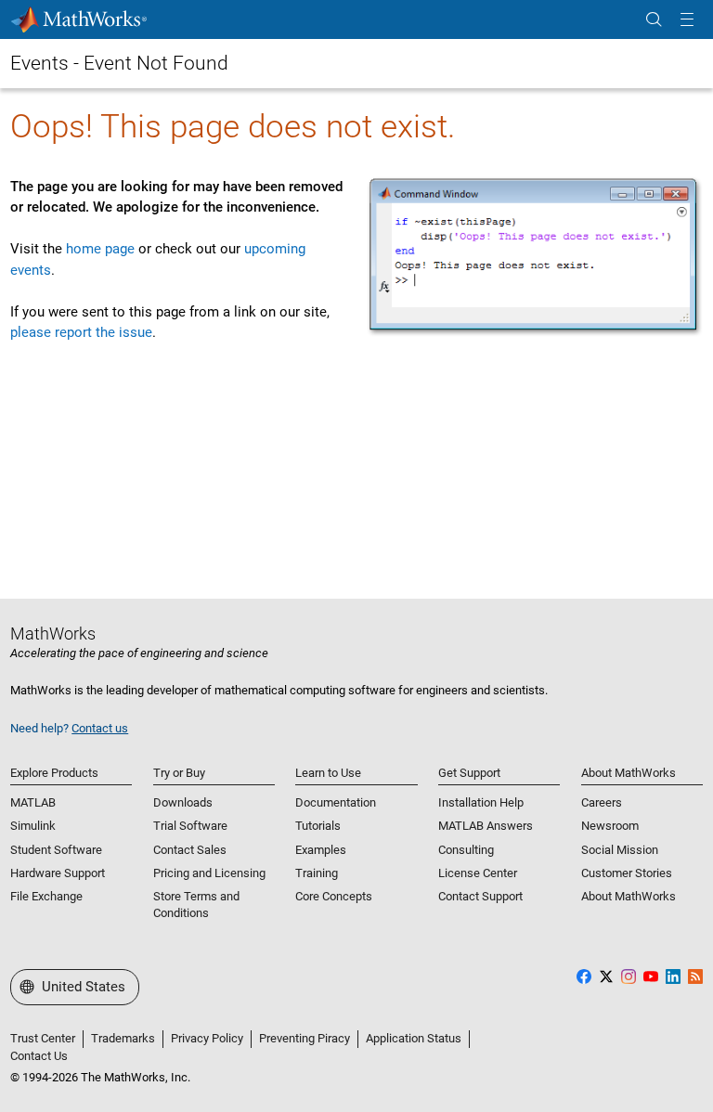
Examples (320, 850)
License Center (477, 873)
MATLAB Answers (485, 826)
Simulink (33, 826)
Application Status (413, 1038)
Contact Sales (190, 850)
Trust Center (42, 1038)
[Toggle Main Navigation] (687, 20)
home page (100, 248)
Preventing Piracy (304, 1038)
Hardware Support (57, 873)
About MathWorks (628, 896)
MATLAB (33, 802)
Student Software (56, 850)
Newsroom (610, 826)
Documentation (335, 802)
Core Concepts (333, 896)
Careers (601, 802)
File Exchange (46, 896)
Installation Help (481, 802)
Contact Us (39, 1056)
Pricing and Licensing (209, 873)
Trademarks (123, 1038)
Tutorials (318, 826)
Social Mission (619, 850)
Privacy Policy (207, 1038)
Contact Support (480, 896)
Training (316, 873)
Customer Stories (626, 873)
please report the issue (81, 332)
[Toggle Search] (653, 20)
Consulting (466, 850)
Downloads (183, 802)
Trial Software (190, 826)
